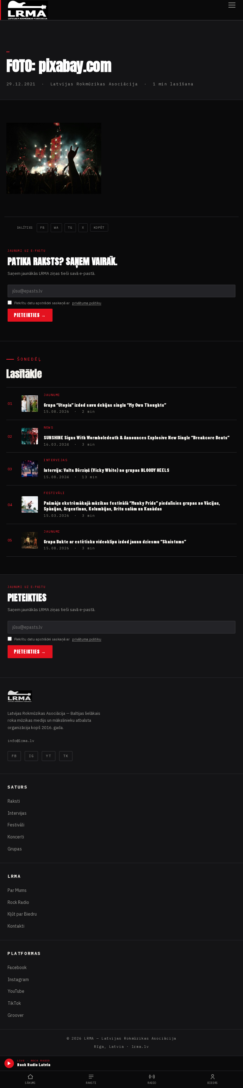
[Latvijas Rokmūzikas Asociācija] (28, 10)
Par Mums (17, 890)
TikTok (14, 1003)
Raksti (14, 801)
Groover (16, 1015)
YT (48, 756)
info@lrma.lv (21, 740)
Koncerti (16, 837)
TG (70, 228)
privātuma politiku (86, 303)
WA (56, 228)
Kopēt (99, 228)
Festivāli (16, 825)
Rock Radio (18, 902)
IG (31, 756)
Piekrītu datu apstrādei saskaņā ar (57, 303)
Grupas (15, 849)
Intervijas (17, 813)
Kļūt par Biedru (22, 914)
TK (65, 756)
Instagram (18, 979)
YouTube (16, 991)
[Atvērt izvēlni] (232, 10)
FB (42, 228)
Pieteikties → (30, 315)
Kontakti (16, 926)
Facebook (17, 967)
